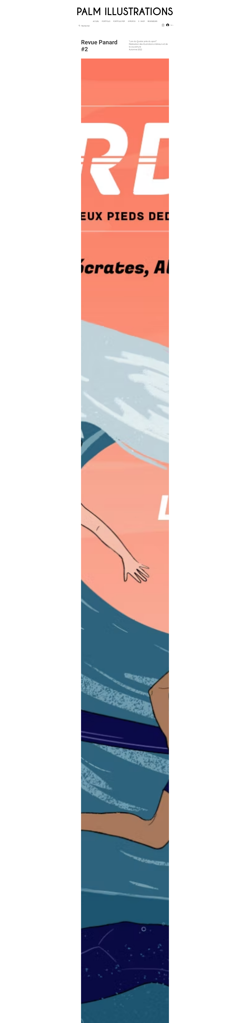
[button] (163, 25)
